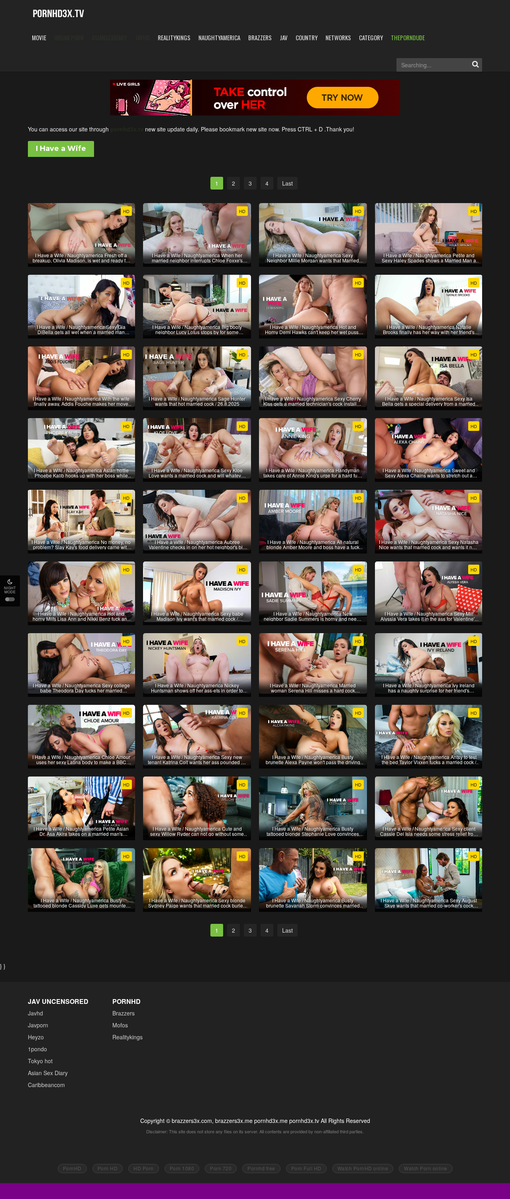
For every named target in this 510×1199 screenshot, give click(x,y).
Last (287, 183)
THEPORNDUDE (408, 37)
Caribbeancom (46, 1085)
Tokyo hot (40, 1061)
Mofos (120, 1025)
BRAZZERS (260, 37)
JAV (284, 37)
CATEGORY (371, 37)
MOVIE (39, 37)
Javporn (38, 1025)
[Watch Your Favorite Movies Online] (58, 14)
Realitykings (127, 1037)
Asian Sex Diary (48, 1073)
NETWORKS (338, 37)
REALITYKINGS (174, 37)
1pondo (37, 1049)
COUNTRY (307, 37)
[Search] (475, 65)
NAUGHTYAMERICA (219, 37)
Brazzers (123, 1013)
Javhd (35, 1013)
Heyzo (36, 1037)
